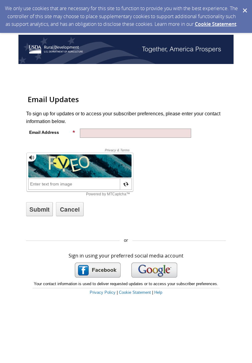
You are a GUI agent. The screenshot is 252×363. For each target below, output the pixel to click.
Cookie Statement (215, 24)
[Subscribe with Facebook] (98, 270)
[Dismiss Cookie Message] (244, 6)
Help (158, 292)
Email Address (44, 132)
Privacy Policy (103, 292)
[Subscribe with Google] (154, 270)
